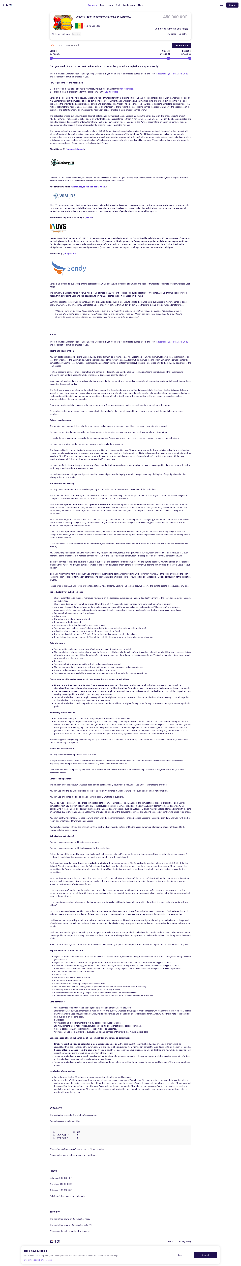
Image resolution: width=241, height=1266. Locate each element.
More (140, 5)
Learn (110, 5)
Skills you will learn (61, 34)
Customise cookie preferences (38, 1260)
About (170, 1241)
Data (60, 45)
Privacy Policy (184, 1241)
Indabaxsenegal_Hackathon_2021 (172, 73)
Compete (92, 5)
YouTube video (126, 89)
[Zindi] (8, 5)
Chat (118, 5)
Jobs (102, 5)
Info (52, 45)
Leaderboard (129, 5)
